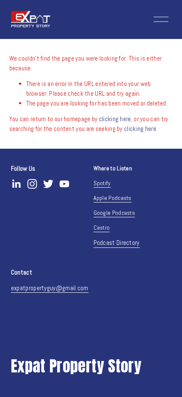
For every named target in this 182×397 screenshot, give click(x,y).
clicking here (115, 119)
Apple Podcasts (113, 198)
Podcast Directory (117, 243)
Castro (102, 227)
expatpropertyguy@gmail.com (49, 288)
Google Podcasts (114, 213)
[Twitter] (48, 184)
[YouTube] (64, 184)
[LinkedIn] (16, 184)
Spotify (102, 183)
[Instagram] (32, 184)
